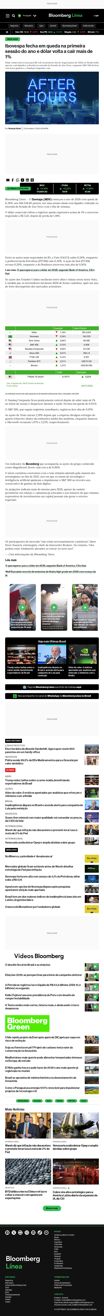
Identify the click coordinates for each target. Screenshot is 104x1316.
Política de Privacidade (63, 1285)
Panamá (57, 1256)
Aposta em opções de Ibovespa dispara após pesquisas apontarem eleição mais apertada (37, 888)
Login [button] (96, 15)
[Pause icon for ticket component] (7, 32)
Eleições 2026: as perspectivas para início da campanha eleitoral (43, 975)
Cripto (7, 1302)
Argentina (58, 1242)
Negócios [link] (14, 26)
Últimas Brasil (23, 1101)
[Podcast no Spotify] (46, 1232)
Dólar (49, 1101)
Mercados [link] (29, 26)
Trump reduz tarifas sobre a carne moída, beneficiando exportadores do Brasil (20, 670)
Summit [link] (53, 26)
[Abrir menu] (7, 16)
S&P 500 (72, 1101)
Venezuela (58, 1247)
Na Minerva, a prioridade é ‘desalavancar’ (29, 856)
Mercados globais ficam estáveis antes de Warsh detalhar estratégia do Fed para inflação (39, 868)
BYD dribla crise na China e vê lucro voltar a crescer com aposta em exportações (26, 1195)
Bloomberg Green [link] (70, 26)
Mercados (12, 39)
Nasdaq (59, 1101)
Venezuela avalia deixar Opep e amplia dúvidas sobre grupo (40, 842)
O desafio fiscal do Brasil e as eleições (27, 964)
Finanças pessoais (12, 1295)
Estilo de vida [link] (88, 26)
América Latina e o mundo (64, 1235)
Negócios (9, 1280)
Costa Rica (58, 1261)
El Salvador (58, 1263)
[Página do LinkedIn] (33, 1232)
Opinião (8, 1297)
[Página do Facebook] (7, 1232)
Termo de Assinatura (62, 1283)
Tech (7, 1287)
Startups (8, 1290)
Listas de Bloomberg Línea (15, 1285)
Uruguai (57, 1259)
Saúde (7, 1299)
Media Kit (58, 1287)
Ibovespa (37, 1101)
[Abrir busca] (13, 16)
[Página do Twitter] (14, 1232)
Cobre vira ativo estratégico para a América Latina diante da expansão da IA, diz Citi (75, 1195)
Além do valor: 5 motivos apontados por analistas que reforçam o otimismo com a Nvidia (82, 671)
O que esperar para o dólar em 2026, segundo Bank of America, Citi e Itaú (45, 565)
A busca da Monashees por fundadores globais (32, 906)
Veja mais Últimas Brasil (52, 641)
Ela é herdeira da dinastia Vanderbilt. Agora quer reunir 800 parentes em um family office (39, 750)
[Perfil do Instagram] (27, 1232)
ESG (7, 1292)
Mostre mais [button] (52, 1208)
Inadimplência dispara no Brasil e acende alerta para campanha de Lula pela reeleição (51, 671)
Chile (56, 1249)
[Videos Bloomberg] (52, 956)
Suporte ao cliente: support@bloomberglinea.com (74, 1302)
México (57, 1240)
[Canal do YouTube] (20, 1232)
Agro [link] (41, 26)
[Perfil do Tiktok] (40, 1232)
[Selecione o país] (34, 16)
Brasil (56, 1237)
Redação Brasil (14, 128)
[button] (8, 180)
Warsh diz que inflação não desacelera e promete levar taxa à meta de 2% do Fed (28, 1149)
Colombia (58, 1244)
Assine (57, 1280)
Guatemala (58, 1266)
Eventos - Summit (61, 1298)
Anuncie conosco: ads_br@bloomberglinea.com (73, 1305)
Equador (57, 1254)
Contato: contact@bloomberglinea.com (69, 1300)
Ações (83, 1101)
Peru (56, 1251)
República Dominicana (63, 1268)
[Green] (52, 1023)
